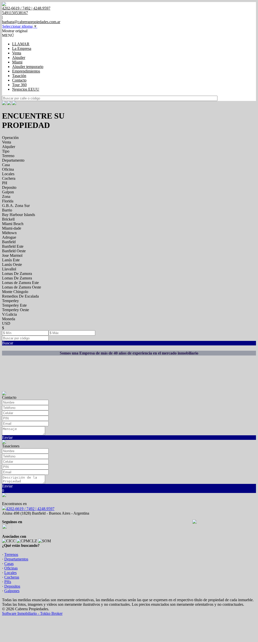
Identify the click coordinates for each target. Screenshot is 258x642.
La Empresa (21, 48)
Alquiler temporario (27, 66)
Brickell (8, 219)
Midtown (9, 233)
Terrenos (11, 554)
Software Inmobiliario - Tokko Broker (32, 613)
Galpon (8, 192)
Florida (7, 201)
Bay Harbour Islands (18, 214)
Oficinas (11, 568)
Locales (8, 174)
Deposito (9, 187)
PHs (7, 582)
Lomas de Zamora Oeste (21, 287)
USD (6, 323)
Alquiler (18, 57)
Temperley (10, 301)
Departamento (13, 160)
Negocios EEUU (25, 89)
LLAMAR (20, 44)
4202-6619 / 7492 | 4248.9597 (30, 509)
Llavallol (9, 269)
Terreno (8, 156)
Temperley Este (14, 305)
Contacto (19, 80)
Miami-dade (11, 228)
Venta (16, 53)
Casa (6, 165)
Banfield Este (12, 246)
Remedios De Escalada (20, 296)
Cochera (8, 178)
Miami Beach (12, 224)
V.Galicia (9, 314)
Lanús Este (11, 260)
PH (4, 183)
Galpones (11, 591)
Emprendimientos (26, 71)
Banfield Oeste (14, 251)
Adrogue (9, 237)
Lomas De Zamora (17, 273)
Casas (9, 563)
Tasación (19, 76)
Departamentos (16, 559)
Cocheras (11, 577)
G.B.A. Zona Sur (16, 205)
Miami (17, 62)
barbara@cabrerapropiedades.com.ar (31, 22)
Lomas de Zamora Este (20, 282)
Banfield (9, 242)
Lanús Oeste (12, 264)
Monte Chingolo (15, 292)
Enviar (7, 437)
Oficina (8, 169)
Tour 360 (19, 85)
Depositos (12, 586)
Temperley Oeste (15, 310)
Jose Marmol (12, 255)
